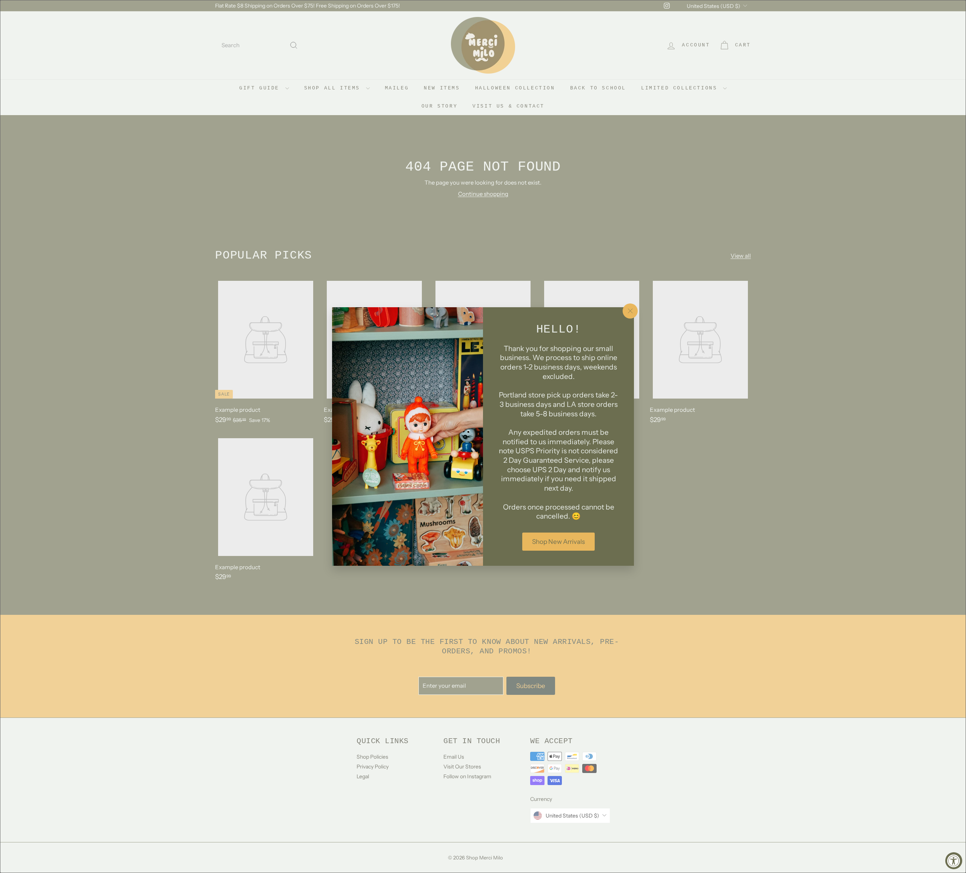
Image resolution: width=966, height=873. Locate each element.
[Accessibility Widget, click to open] (953, 860)
